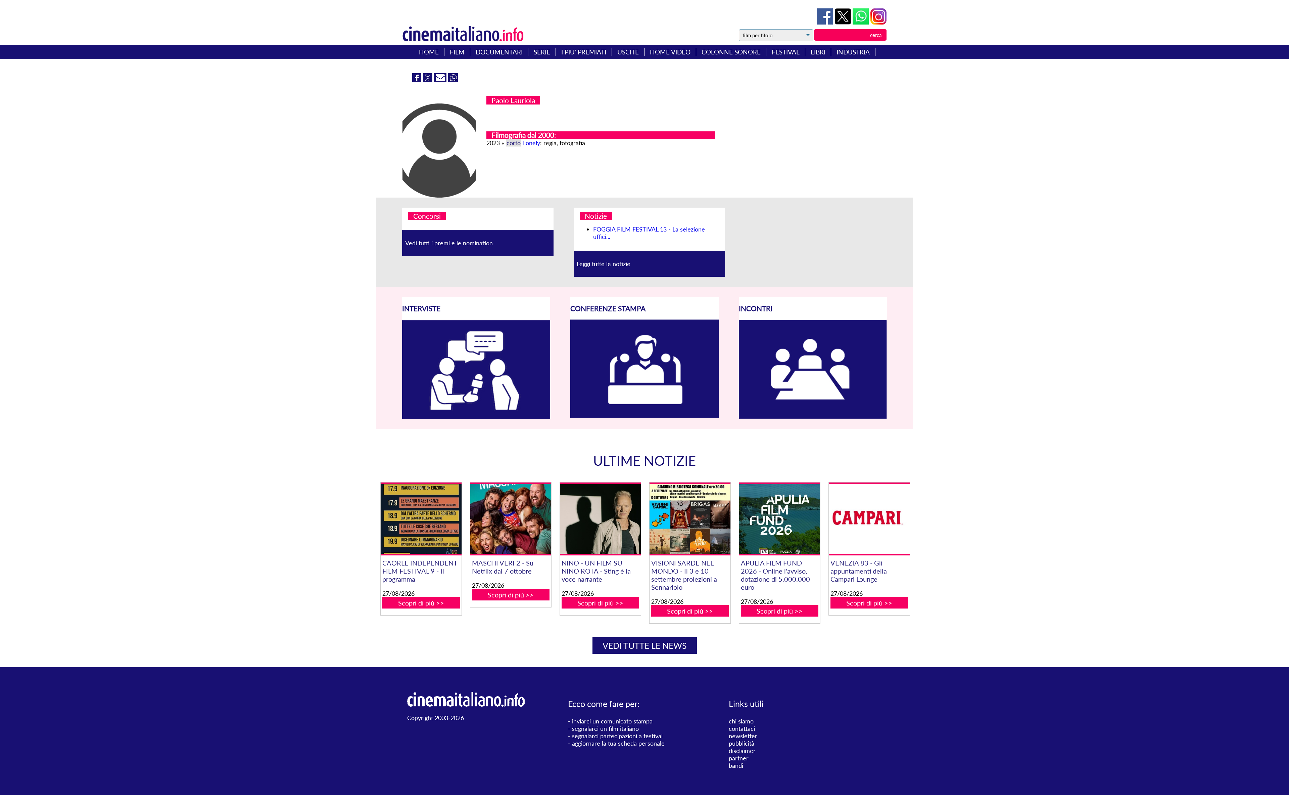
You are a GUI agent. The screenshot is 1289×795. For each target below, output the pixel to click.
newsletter (743, 736)
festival (786, 52)
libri (818, 52)
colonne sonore (731, 52)
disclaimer (742, 750)
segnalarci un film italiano (605, 728)
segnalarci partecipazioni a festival (617, 736)
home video (670, 52)
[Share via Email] (441, 79)
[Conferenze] (644, 415)
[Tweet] (844, 22)
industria (853, 52)
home (429, 52)
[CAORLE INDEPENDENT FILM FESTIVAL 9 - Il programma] (421, 519)
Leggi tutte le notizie (603, 263)
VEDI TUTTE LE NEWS (645, 645)
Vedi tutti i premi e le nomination (449, 243)
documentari (499, 52)
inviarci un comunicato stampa (612, 721)
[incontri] (813, 416)
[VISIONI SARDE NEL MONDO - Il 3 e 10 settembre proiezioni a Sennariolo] (690, 519)
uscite (628, 52)
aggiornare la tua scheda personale (618, 743)
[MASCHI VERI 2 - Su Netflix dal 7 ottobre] (510, 519)
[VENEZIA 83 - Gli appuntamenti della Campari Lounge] (869, 519)
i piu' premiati (583, 52)
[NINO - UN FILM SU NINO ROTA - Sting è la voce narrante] (600, 519)
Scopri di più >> (421, 603)
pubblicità (741, 743)
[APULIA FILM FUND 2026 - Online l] (779, 519)
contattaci (742, 728)
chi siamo (741, 721)
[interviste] (476, 416)
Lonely (531, 143)
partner (739, 758)
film (457, 52)
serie (542, 52)
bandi (736, 765)
